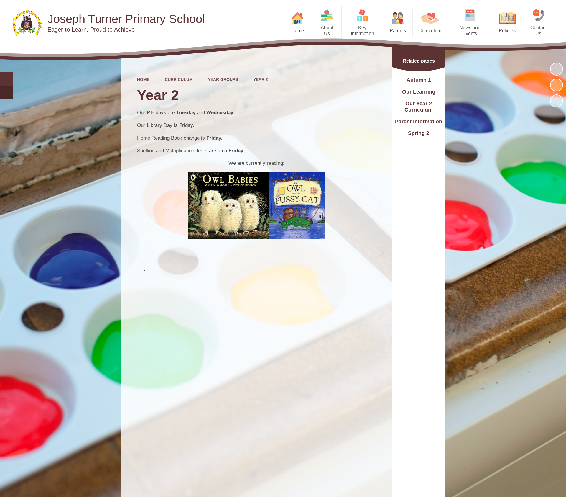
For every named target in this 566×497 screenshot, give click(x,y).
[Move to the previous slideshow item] (556, 85)
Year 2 (260, 79)
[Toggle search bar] (6, 79)
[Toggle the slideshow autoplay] (556, 69)
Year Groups (223, 79)
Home (143, 79)
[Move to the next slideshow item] (556, 100)
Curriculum (179, 79)
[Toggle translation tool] (6, 92)
